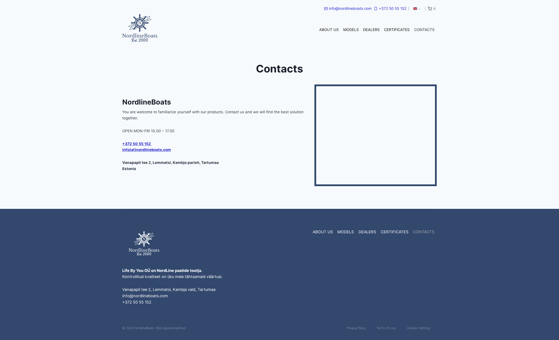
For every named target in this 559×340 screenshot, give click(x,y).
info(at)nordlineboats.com (146, 150)
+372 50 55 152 (137, 144)
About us (329, 29)
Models (351, 29)
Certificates (397, 29)
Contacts (424, 29)
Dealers (371, 29)
